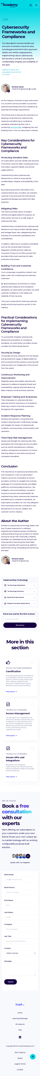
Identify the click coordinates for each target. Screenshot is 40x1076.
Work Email (8, 875)
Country (7, 948)
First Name (8, 900)
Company (8, 924)
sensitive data (15, 127)
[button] (36, 5)
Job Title (7, 936)
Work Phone (9, 887)
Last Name (8, 912)
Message (7, 961)
